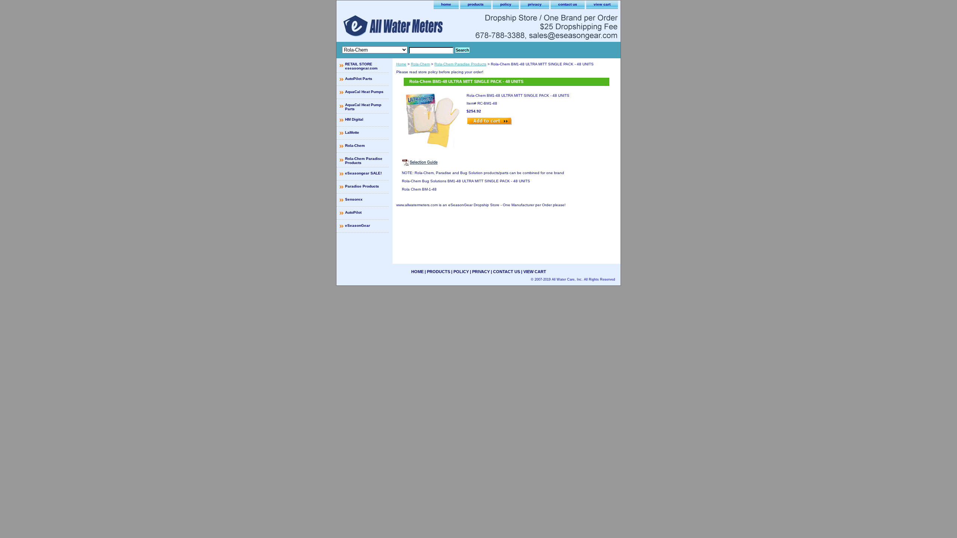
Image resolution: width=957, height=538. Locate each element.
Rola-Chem (420, 64)
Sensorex (354, 199)
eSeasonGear (357, 225)
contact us (567, 4)
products (476, 4)
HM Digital (354, 119)
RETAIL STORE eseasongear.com (361, 66)
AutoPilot (353, 212)
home (446, 4)
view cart (602, 4)
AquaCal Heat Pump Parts (363, 107)
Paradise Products (362, 186)
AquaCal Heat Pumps (364, 92)
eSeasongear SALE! (363, 173)
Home (401, 64)
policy (505, 4)
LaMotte (352, 132)
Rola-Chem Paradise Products (460, 64)
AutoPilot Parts (358, 79)
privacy (535, 4)
